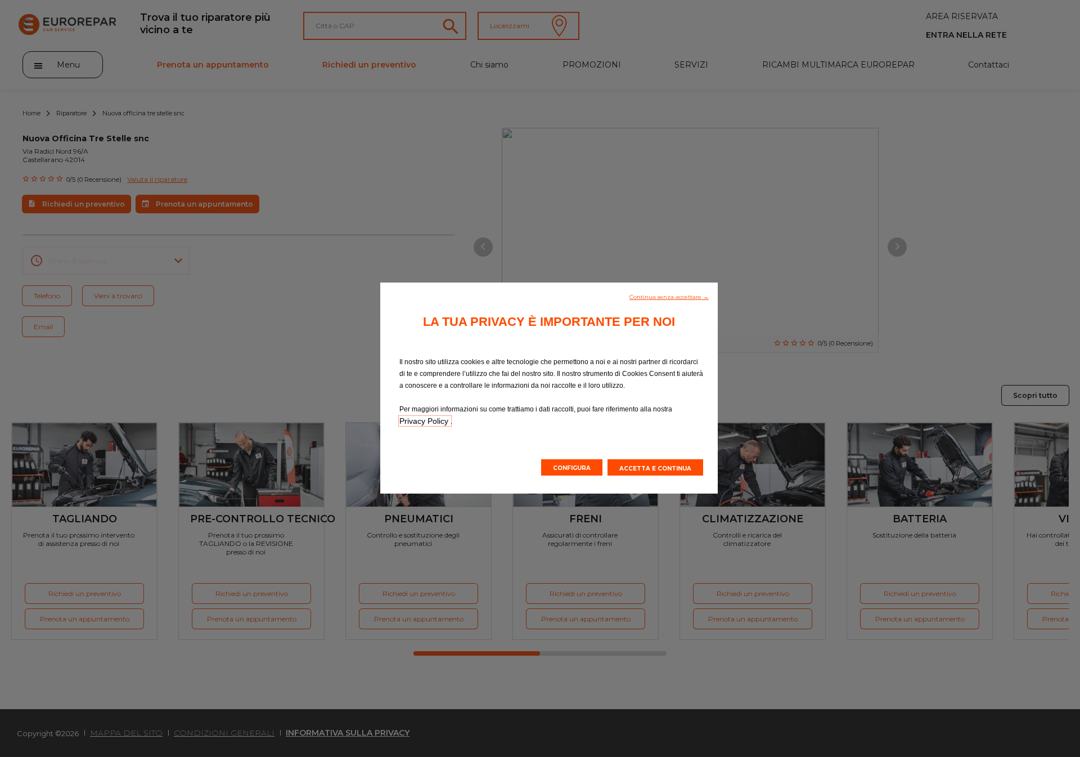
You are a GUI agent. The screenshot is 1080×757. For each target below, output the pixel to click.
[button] (669, 296)
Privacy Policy (425, 420)
